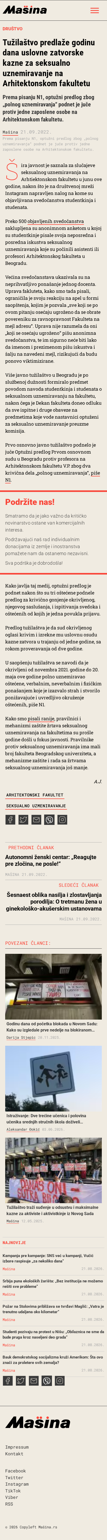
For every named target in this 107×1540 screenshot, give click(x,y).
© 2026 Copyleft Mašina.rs (31, 1526)
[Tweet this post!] (23, 823)
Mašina (10, 132)
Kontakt (14, 1454)
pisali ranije (41, 718)
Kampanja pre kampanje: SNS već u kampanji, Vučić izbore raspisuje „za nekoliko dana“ (48, 1258)
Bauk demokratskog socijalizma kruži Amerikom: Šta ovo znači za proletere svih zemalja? (53, 1360)
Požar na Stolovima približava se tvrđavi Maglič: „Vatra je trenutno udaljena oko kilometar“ (53, 1309)
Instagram (17, 1484)
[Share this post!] (10, 823)
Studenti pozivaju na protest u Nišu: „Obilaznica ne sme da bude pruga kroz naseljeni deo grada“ (53, 1335)
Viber (11, 1497)
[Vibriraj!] (49, 823)
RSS (9, 1504)
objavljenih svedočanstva (56, 221)
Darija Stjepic (21, 1037)
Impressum (17, 1447)
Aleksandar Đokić (23, 1129)
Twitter (14, 1477)
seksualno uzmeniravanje (36, 805)
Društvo (13, 28)
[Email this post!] (36, 823)
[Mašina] (25, 9)
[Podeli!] (62, 823)
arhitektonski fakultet (34, 794)
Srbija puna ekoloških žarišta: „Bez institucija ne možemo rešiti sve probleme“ (53, 1284)
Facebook (15, 1471)
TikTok (13, 1491)
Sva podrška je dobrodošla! (34, 563)
